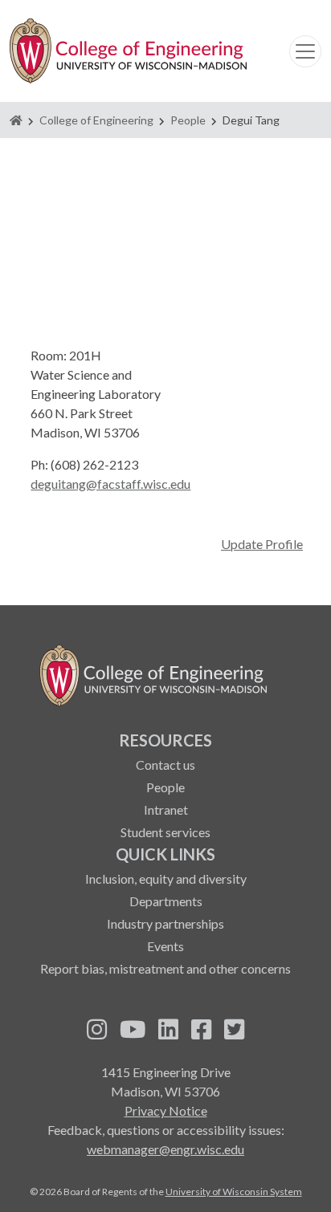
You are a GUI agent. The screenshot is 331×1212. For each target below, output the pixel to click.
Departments (165, 901)
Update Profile (262, 543)
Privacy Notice (166, 1110)
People (188, 120)
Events (165, 946)
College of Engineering (96, 120)
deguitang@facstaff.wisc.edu (110, 483)
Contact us (165, 764)
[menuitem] (165, 785)
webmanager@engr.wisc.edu (165, 1149)
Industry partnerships (165, 923)
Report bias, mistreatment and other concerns (165, 968)
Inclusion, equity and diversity (166, 878)
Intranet (166, 809)
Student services (165, 832)
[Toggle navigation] (305, 51)
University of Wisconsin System (234, 1192)
